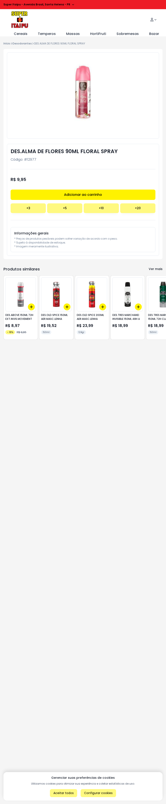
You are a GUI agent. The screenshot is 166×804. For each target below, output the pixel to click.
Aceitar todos (63, 793)
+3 (28, 208)
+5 (65, 208)
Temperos (47, 33)
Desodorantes (22, 43)
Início (6, 43)
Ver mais (156, 269)
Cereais (20, 33)
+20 (138, 208)
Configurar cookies (98, 793)
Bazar (154, 33)
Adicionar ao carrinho (83, 194)
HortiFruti (98, 33)
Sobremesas (128, 33)
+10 (101, 208)
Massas (73, 33)
